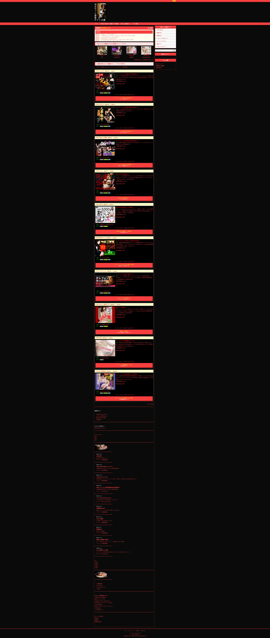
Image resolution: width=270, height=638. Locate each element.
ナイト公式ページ (124, 198)
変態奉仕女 (99, 529)
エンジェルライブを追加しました (106, 41)
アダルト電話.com (98, 604)
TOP (125, 630)
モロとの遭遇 (99, 518)
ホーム (96, 23)
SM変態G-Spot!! (100, 508)
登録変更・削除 (98, 621)
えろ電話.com (97, 607)
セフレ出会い (104, 491)
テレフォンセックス (106, 501)
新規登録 (96, 619)
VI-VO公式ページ (124, 232)
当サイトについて (159, 64)
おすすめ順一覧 (160, 29)
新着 (96, 439)
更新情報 (137, 630)
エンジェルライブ (146, 57)
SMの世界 (98, 419)
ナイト (101, 171)
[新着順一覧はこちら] (139, 59)
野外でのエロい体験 (100, 417)
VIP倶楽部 (102, 371)
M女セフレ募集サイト (125, 23)
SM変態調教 (104, 459)
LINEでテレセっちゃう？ (102, 414)
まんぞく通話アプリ (105, 304)
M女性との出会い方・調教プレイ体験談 (109, 23)
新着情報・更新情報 (160, 65)
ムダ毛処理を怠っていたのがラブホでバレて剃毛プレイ (110, 35)
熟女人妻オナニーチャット (100, 427)
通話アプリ (159, 43)
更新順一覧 (159, 35)
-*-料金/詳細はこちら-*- (121, 81)
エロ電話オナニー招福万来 (100, 597)
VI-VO (101, 204)
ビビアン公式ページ (124, 132)
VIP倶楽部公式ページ (124, 399)
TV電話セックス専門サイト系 (106, 224)
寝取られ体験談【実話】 (102, 539)
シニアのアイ (117, 57)
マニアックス (103, 271)
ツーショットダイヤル (161, 41)
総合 (96, 436)
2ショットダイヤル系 (104, 91)
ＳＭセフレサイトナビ (102, 477)
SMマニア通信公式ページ (124, 165)
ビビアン (102, 104)
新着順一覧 (159, 32)
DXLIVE (131, 57)
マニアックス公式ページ (124, 298)
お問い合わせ (159, 67)
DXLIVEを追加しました (105, 38)
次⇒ (96, 560)
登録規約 (96, 618)
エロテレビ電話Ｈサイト (101, 416)
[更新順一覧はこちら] (148, 59)
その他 (98, 588)
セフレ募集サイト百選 (102, 550)
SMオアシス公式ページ (124, 265)
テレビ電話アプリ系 (104, 324)
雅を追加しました (104, 34)
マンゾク (102, 71)
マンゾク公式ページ (124, 98)
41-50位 (96, 567)
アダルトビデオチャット (162, 46)
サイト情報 (135, 23)
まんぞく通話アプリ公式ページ (124, 332)
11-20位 (96, 562)
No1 (95, 438)
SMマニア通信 (103, 137)
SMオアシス (103, 237)
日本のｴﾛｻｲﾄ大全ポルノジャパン (104, 466)
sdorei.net (136, 635)
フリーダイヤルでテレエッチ (103, 497)
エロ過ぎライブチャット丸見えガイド (102, 600)
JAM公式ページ (124, 365)
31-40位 (96, 565)
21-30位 (96, 563)
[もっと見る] (150, 404)
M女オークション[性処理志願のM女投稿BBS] (107, 487)
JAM (101, 337)
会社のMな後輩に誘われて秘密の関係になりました (110, 39)
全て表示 (150, 28)
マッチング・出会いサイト (162, 38)
